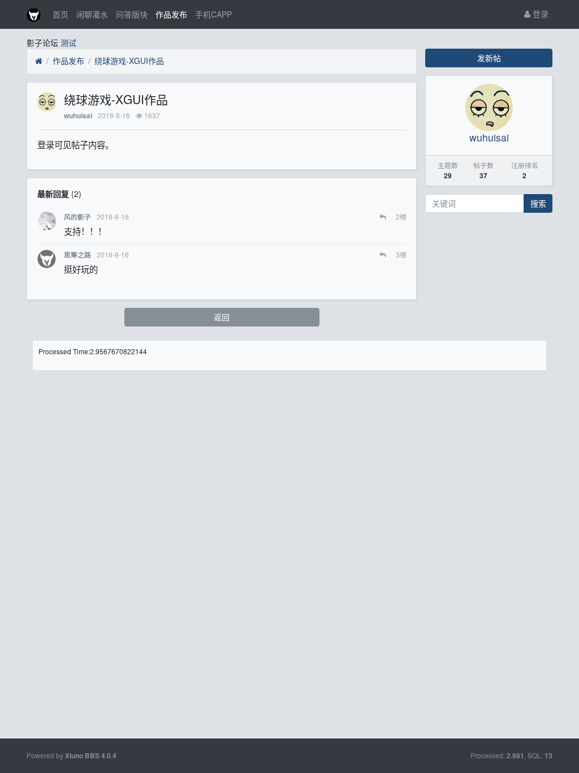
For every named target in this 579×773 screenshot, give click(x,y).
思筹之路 (77, 255)
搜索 (538, 203)
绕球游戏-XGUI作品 (129, 60)
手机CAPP (213, 14)
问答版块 (132, 14)
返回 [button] (222, 317)
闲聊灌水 (92, 14)
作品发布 (171, 14)
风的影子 (77, 217)
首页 (60, 14)
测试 (68, 42)
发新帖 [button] (489, 57)
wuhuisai (78, 116)
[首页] (38, 61)
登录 (539, 13)
